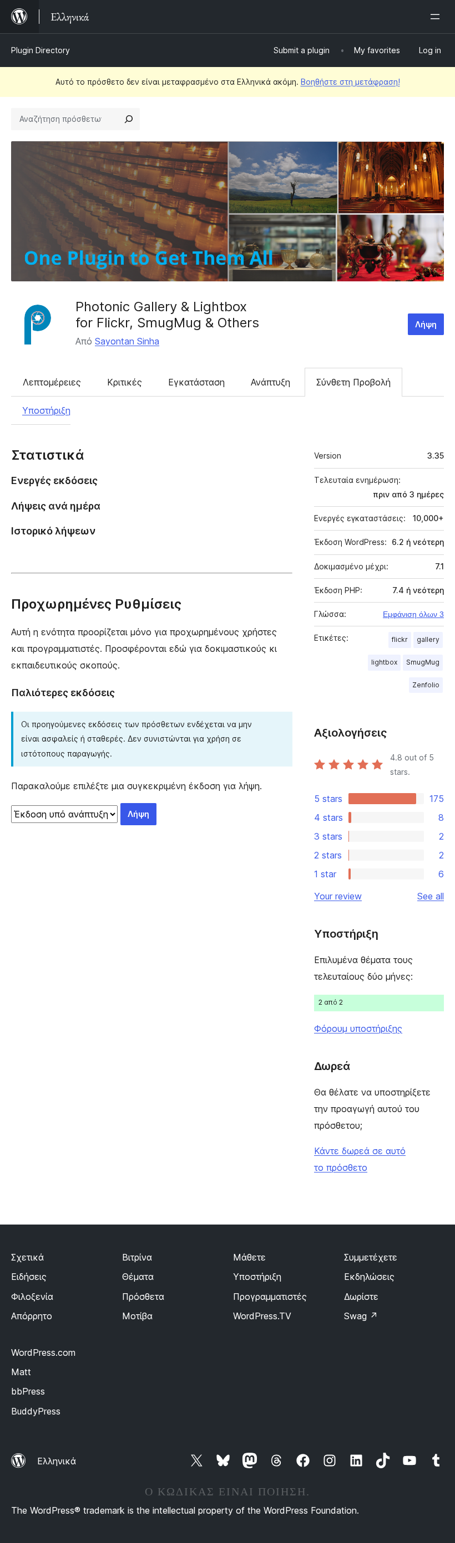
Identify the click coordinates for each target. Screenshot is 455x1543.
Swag (361, 1315)
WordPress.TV (262, 1315)
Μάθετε (249, 1257)
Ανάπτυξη (270, 382)
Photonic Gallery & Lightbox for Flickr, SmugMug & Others (167, 315)
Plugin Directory (40, 50)
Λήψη (426, 324)
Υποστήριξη (46, 410)
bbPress (28, 1391)
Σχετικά (27, 1257)
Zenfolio (425, 685)
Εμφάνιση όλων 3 (413, 614)
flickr (400, 639)
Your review (338, 896)
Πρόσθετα (143, 1296)
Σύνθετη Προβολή (353, 382)
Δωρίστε (361, 1296)
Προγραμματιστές (270, 1296)
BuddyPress (35, 1411)
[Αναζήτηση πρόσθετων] (129, 119)
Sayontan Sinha (127, 341)
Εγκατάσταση (196, 382)
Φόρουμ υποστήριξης (358, 1028)
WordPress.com (43, 1352)
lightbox (384, 662)
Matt (21, 1371)
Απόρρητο (31, 1315)
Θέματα (138, 1276)
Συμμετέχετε (370, 1257)
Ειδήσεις (29, 1276)
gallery (428, 639)
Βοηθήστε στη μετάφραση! (350, 81)
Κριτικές (124, 382)
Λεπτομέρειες (52, 382)
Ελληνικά (56, 1461)
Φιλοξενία (32, 1296)
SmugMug (422, 662)
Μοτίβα (137, 1315)
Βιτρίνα (137, 1257)
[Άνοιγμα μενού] (437, 16)
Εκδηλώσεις (369, 1276)
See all (430, 896)
